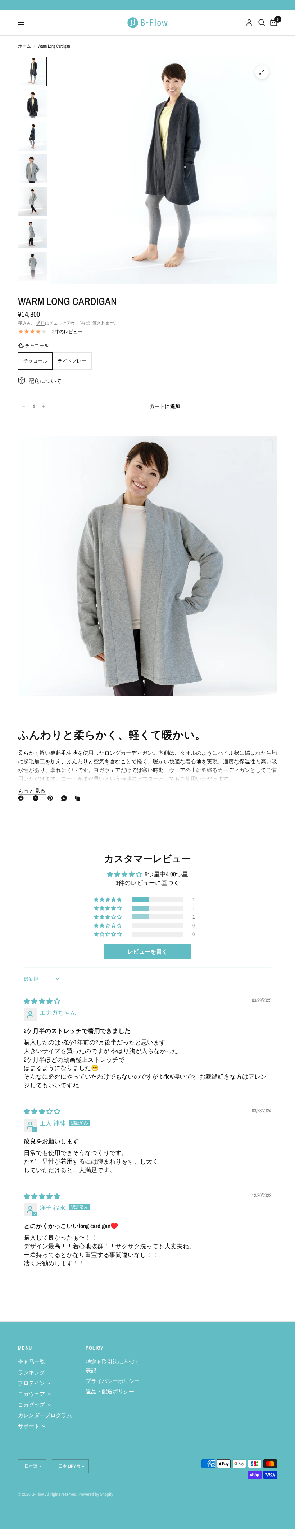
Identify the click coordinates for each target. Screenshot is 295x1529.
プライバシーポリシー (113, 1381)
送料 (40, 323)
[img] (42, 1001)
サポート (29, 1426)
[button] (108, 899)
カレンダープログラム (45, 1415)
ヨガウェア (31, 1394)
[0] (272, 22)
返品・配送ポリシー (110, 1391)
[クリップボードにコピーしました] (79, 798)
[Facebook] (22, 798)
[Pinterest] (51, 798)
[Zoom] (262, 72)
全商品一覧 (31, 1362)
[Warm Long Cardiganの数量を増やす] (43, 406)
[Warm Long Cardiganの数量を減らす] (23, 406)
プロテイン (31, 1383)
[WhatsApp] (65, 798)
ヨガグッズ (31, 1404)
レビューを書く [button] (147, 951)
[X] (37, 798)
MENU (25, 1347)
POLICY (95, 1347)
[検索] (262, 22)
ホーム (24, 46)
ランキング (31, 1372)
